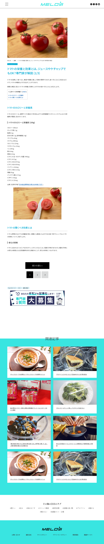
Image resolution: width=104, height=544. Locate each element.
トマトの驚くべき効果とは (15, 97)
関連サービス (88, 535)
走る (21, 508)
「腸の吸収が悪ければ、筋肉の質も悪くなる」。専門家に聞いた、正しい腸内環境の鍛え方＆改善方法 (28, 445)
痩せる (91, 508)
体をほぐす (31, 508)
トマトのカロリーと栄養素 (15, 95)
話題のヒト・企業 (58, 512)
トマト (19, 288)
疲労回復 (56, 508)
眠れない (44, 512)
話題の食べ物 (68, 508)
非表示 (24, 92)
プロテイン (81, 508)
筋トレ (13, 508)
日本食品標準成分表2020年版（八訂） (31, 184)
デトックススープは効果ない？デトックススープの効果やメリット (27, 374)
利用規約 (75, 535)
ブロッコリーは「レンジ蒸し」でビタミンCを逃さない (70, 408)
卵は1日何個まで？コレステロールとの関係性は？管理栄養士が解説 (74, 445)
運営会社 (28, 535)
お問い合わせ (16, 535)
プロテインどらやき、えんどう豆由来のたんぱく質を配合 (71, 374)
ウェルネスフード (11, 288)
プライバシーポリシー (60, 535)
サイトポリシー (42, 535)
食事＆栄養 (25, 288)
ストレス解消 (44, 508)
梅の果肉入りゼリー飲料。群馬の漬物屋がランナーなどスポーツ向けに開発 (28, 409)
